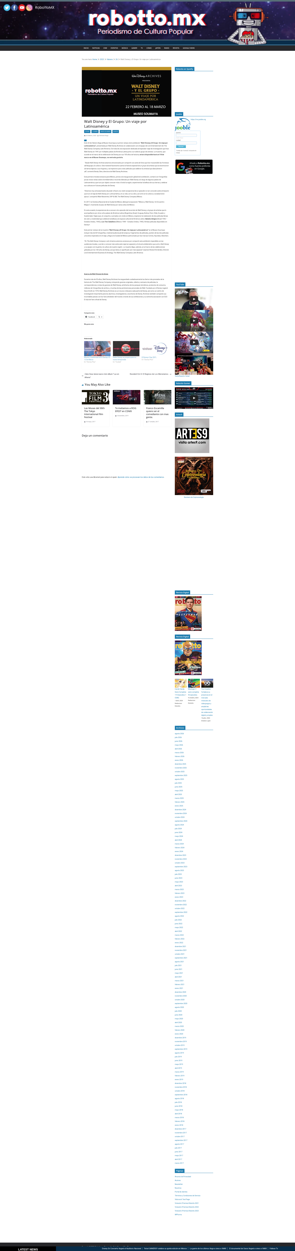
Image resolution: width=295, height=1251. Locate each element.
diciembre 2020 (180, 992)
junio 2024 (178, 832)
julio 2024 (178, 829)
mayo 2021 (179, 973)
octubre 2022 (179, 908)
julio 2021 (178, 965)
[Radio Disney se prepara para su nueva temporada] (126, 348)
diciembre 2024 (180, 810)
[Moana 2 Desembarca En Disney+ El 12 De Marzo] (97, 348)
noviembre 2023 (181, 859)
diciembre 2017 (180, 1129)
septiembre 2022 (181, 912)
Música (125, 48)
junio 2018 (178, 1106)
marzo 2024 (179, 844)
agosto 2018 (179, 1098)
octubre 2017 (179, 1136)
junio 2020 (178, 1015)
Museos (115, 131)
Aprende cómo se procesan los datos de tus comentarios (141, 477)
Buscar (181, 146)
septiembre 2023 (181, 867)
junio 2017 (178, 1152)
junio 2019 (178, 1060)
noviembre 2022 (181, 905)
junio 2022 (178, 924)
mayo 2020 (179, 1019)
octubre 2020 (179, 1000)
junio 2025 (178, 787)
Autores (178, 1180)
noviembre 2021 (181, 950)
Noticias (96, 48)
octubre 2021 (179, 954)
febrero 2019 (179, 1076)
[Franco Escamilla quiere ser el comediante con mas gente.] (157, 391)
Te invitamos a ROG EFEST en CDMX (125, 410)
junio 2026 (178, 741)
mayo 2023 (179, 882)
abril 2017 (178, 1159)
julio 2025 (178, 783)
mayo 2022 (179, 927)
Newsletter (179, 1184)
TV (142, 48)
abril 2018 (178, 1114)
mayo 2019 (179, 1064)
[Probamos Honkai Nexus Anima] (194, 320)
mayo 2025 (179, 791)
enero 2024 (179, 851)
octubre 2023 (179, 863)
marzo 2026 (179, 753)
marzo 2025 (179, 798)
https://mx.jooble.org (198, 119)
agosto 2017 (179, 1144)
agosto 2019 (179, 1053)
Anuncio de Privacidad (183, 1177)
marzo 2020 (179, 1026)
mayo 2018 (179, 1110)
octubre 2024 (179, 817)
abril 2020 (178, 1022)
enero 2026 (179, 760)
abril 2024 (178, 840)
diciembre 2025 (180, 764)
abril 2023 (178, 886)
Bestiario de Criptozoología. (194, 497)
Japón (158, 48)
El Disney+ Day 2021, (149, 357)
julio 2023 (178, 874)
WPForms (178, 1215)
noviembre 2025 (181, 768)
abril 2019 (178, 1068)
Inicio (86, 48)
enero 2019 (179, 1079)
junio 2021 (178, 969)
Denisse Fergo (103, 135)
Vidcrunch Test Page (182, 1199)
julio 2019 (178, 1057)
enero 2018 (179, 1125)
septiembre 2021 (181, 958)
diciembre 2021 (180, 946)
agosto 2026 (179, 734)
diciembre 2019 (180, 1038)
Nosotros (178, 1188)
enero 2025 (179, 806)
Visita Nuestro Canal (182, 376)
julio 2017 (178, 1148)
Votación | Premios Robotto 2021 (187, 1203)
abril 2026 (178, 749)
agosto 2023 (179, 870)
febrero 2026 (179, 756)
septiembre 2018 (181, 1095)
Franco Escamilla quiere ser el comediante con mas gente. (157, 413)
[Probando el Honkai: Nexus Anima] (194, 342)
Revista (176, 48)
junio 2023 (178, 878)
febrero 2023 (179, 893)
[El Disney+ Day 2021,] (155, 348)
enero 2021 (179, 988)
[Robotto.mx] (147, 1)
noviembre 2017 (181, 1133)
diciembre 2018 (180, 1083)
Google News (189, 48)
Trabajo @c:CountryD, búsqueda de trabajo (186, 152)
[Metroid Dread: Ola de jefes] (194, 398)
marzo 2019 (179, 1072)
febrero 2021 (179, 984)
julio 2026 (178, 737)
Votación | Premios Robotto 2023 (187, 1211)
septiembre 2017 (181, 1140)
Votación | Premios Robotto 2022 (187, 1207)
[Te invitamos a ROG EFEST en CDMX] (126, 391)
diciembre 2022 (180, 901)
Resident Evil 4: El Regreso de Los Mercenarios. (149, 374)
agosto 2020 (179, 1007)
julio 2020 (178, 1011)
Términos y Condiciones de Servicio (187, 1196)
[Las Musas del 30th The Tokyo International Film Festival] (95, 391)
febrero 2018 (179, 1121)
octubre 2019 (179, 1045)
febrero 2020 (179, 1030)
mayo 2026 (179, 745)
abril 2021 (178, 977)
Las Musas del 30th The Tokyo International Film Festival (94, 413)
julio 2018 (178, 1102)
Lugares (95, 131)
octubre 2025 (179, 772)
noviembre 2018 (181, 1087)
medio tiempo (179, 137)
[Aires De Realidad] (194, 299)
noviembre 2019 (181, 1041)
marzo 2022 (179, 935)
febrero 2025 (179, 802)
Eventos (114, 48)
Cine (105, 48)
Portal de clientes (181, 1192)
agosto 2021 (179, 962)
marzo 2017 (179, 1163)
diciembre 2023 (180, 855)
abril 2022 (178, 931)
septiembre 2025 (181, 775)
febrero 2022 (179, 939)
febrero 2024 (179, 848)
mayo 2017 (179, 1155)
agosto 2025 (179, 779)
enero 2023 (179, 897)
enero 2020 (179, 1034)
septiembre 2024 (181, 821)
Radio (166, 48)
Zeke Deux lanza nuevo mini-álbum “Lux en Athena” (102, 375)
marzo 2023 (179, 889)
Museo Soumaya (105, 131)
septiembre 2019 (181, 1049)
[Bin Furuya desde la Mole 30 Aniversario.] (194, 364)
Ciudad (87, 131)
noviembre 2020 (181, 996)
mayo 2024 (179, 836)
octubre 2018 (179, 1091)
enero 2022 (179, 943)
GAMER (134, 48)
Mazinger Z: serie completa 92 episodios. (193, 692)
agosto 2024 (179, 825)
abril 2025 (178, 794)
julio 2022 (178, 920)
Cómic (149, 48)
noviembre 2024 (181, 813)
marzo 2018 (179, 1117)
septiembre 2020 (181, 1003)
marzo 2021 (179, 981)
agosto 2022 (179, 916)
